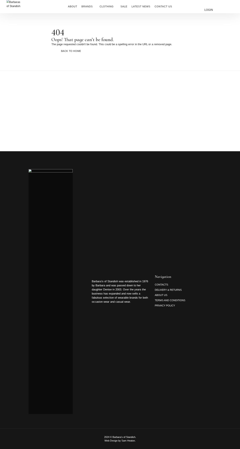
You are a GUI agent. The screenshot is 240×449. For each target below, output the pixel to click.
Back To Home (71, 51)
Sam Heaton (128, 440)
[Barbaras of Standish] (14, 10)
